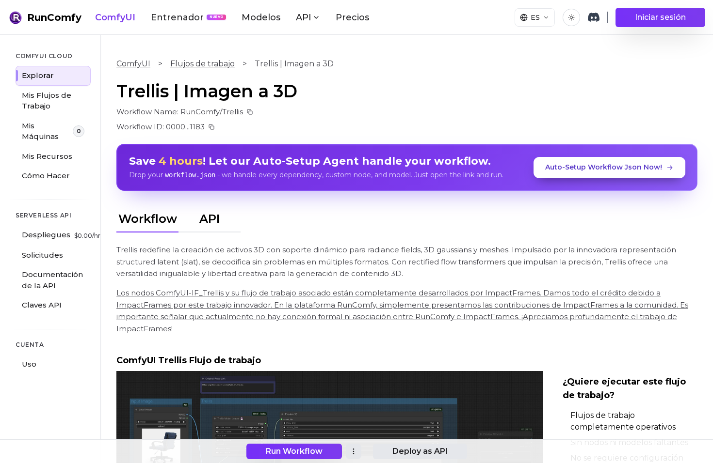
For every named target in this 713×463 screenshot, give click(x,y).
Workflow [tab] (147, 219)
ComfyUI (115, 17)
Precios (352, 17)
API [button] (303, 17)
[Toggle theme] (571, 17)
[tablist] (178, 217)
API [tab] (209, 219)
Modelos (261, 17)
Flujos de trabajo (202, 63)
